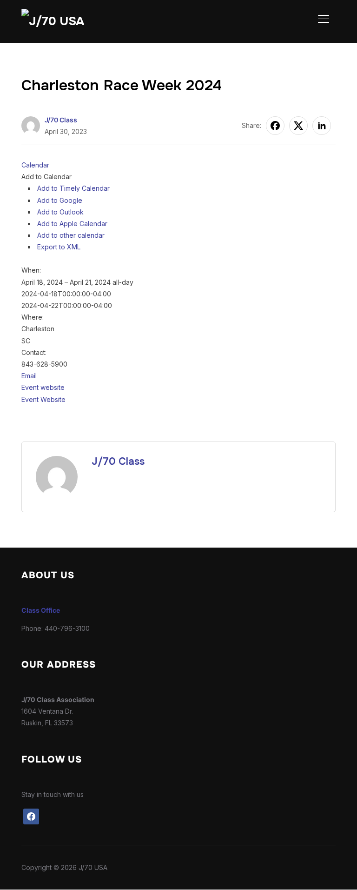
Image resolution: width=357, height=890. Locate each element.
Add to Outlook (60, 212)
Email (29, 376)
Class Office (40, 610)
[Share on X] (298, 125)
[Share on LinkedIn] (321, 125)
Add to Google (59, 200)
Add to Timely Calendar (73, 188)
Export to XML (58, 247)
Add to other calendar (71, 235)
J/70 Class (61, 120)
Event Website (43, 399)
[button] (46, 177)
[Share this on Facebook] (275, 125)
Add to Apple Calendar (72, 224)
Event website (43, 387)
